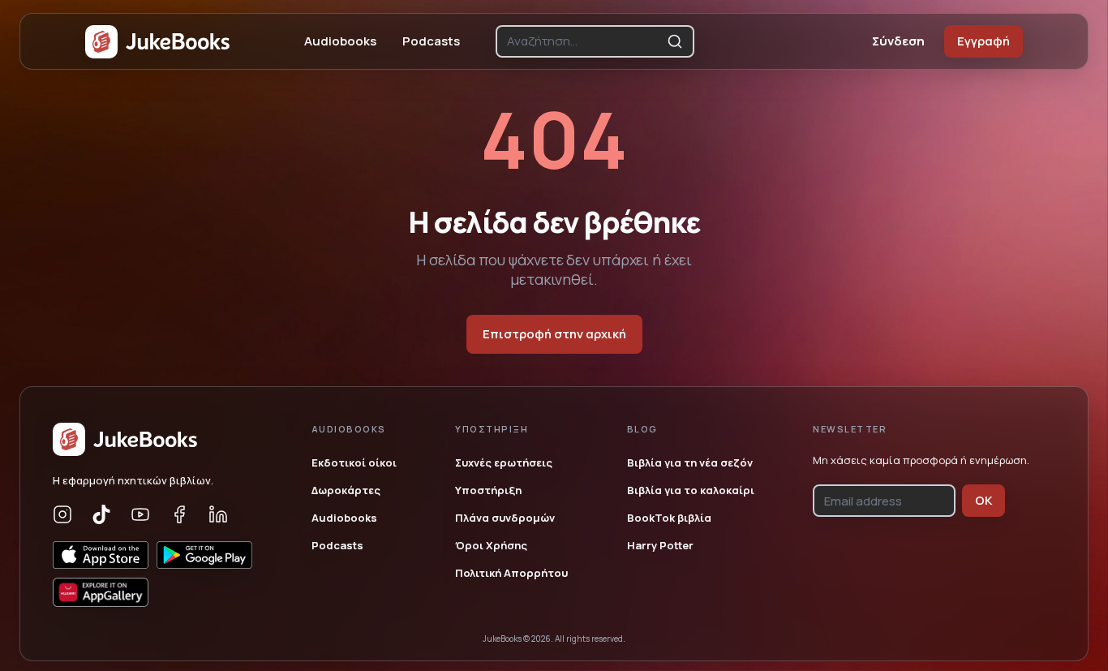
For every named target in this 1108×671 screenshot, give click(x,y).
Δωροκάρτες (345, 490)
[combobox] (583, 41)
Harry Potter (660, 545)
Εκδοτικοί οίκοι (354, 462)
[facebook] (179, 514)
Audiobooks (340, 40)
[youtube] (140, 514)
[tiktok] (101, 514)
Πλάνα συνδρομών (505, 517)
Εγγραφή (983, 40)
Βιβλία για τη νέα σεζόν (690, 462)
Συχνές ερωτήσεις (503, 462)
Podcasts (431, 40)
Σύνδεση (898, 40)
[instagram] (62, 514)
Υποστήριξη (488, 490)
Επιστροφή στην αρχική (554, 333)
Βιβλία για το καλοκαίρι (690, 490)
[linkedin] (218, 514)
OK (983, 500)
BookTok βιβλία (669, 517)
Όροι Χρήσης (491, 545)
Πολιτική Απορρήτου (511, 573)
